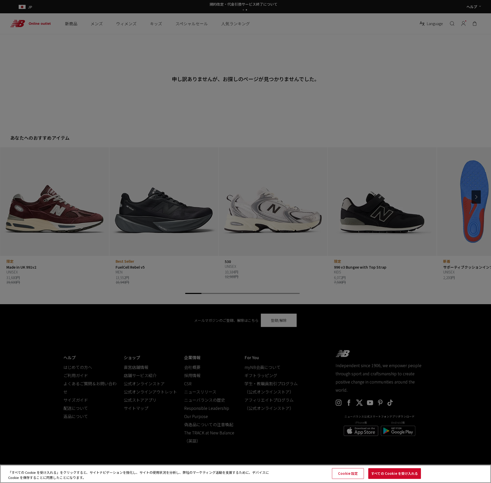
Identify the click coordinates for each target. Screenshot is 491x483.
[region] (245, 474)
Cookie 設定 (348, 473)
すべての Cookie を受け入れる (394, 473)
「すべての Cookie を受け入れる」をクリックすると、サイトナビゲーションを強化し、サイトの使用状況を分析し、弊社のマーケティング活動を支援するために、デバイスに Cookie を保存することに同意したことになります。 (138, 475)
